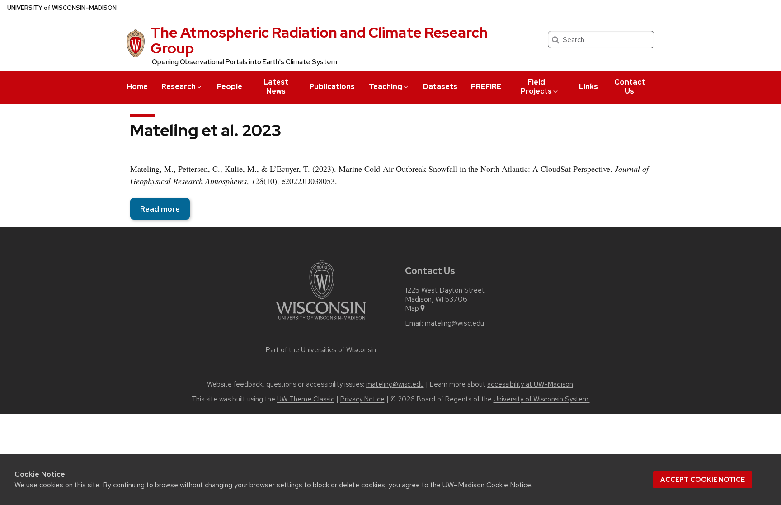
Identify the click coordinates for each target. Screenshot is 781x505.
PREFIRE (486, 86)
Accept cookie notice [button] (702, 479)
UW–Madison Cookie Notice (486, 485)
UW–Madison (62, 8)
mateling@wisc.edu (454, 323)
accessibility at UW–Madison (530, 384)
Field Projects (536, 86)
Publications (332, 86)
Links (588, 86)
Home (137, 86)
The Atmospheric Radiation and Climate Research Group (319, 40)
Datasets (440, 86)
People (229, 86)
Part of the (321, 349)
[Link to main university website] (321, 321)
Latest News (275, 86)
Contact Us (629, 86)
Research (178, 86)
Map (412, 308)
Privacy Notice (362, 399)
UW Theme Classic (305, 399)
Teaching (385, 86)
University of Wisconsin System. (542, 399)
